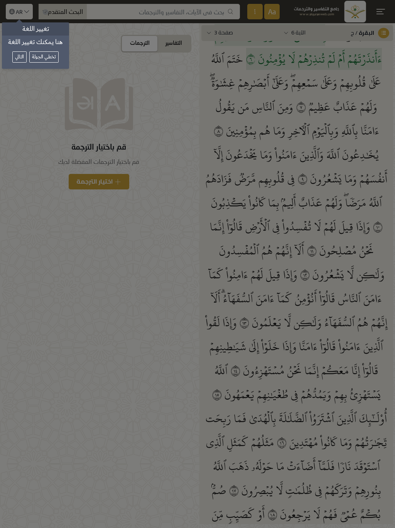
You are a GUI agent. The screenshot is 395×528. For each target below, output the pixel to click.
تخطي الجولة (44, 57)
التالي (19, 57)
